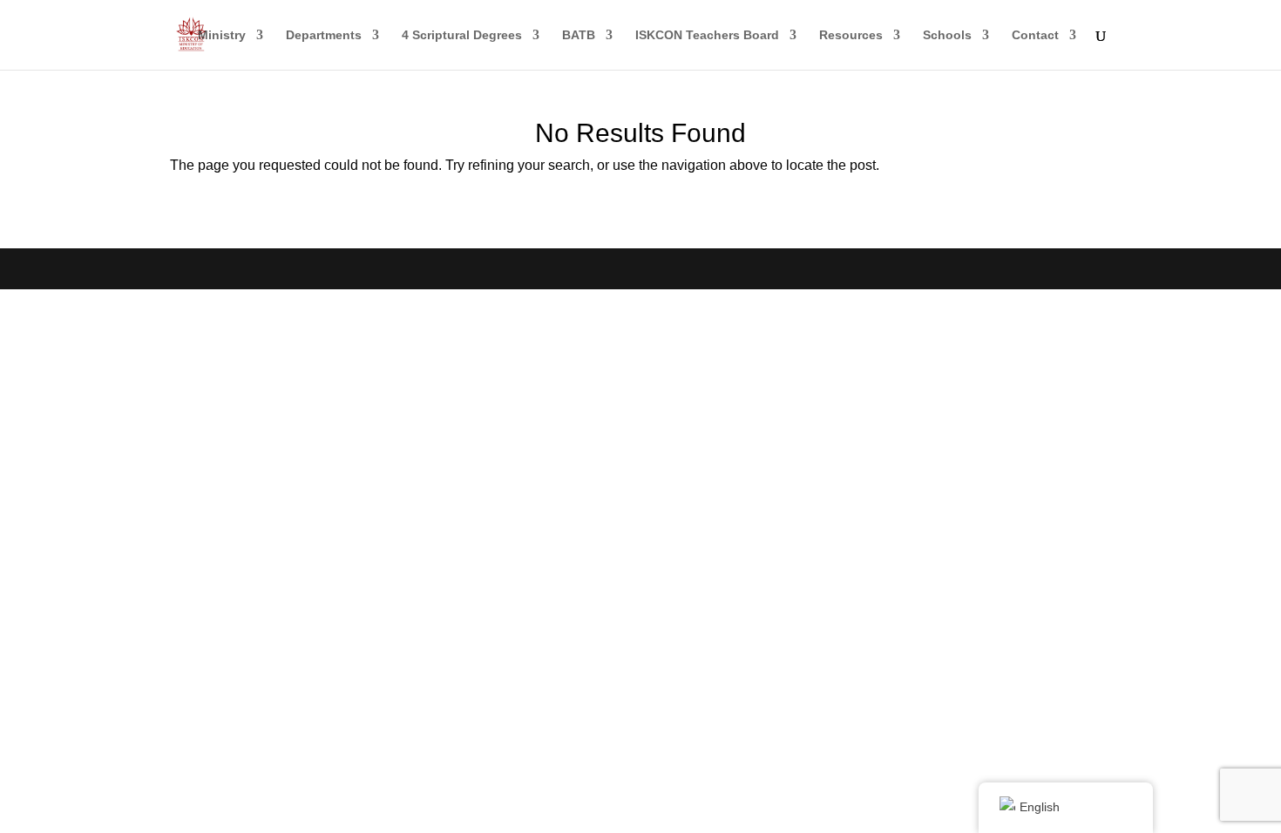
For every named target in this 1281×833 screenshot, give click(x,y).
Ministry (222, 35)
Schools (947, 35)
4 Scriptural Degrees (462, 35)
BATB (578, 35)
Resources (851, 35)
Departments (324, 35)
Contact (1035, 35)
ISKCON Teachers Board (707, 35)
